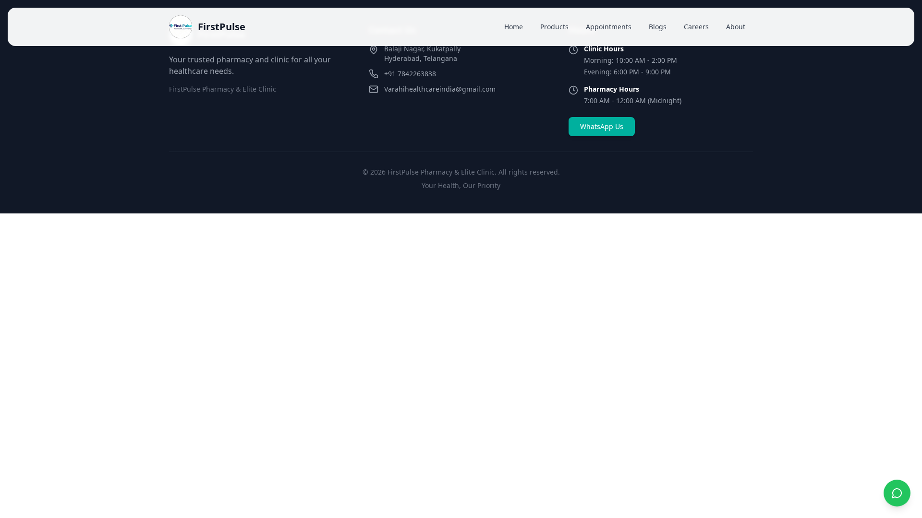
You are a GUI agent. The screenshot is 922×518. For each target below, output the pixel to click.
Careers (696, 26)
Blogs (658, 26)
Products (554, 26)
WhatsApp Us (601, 126)
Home (513, 26)
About (735, 26)
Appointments (608, 26)
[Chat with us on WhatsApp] (897, 493)
